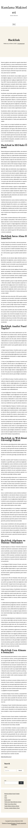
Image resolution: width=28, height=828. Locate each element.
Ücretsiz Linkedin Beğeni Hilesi (12, 808)
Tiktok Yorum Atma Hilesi (10, 804)
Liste (5, 795)
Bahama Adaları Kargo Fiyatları (12, 793)
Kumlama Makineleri (14, 10)
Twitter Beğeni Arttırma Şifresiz (11, 806)
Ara (5, 780)
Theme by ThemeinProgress (9, 823)
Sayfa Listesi (7, 799)
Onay (5, 797)
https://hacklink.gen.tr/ (6, 756)
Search (7, 763)
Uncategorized (20, 43)
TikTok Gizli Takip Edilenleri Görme (12, 802)
